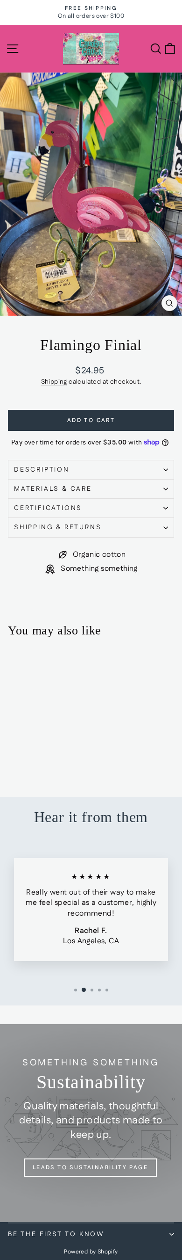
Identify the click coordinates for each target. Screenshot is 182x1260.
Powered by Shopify (91, 1252)
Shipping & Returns (57, 527)
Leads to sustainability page (90, 1168)
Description (42, 469)
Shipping (54, 381)
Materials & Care (53, 489)
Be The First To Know (56, 1234)
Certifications (48, 508)
